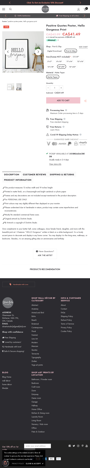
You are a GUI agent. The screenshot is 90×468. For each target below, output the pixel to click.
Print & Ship (71, 51)
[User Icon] (78, 9)
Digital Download (54, 51)
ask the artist (45, 255)
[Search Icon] (12, 9)
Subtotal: (50, 93)
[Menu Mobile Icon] (3, 9)
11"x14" (69, 61)
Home (4, 21)
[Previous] (8, 52)
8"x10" (59, 61)
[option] (45, 2)
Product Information (17, 180)
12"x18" (50, 67)
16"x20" (72, 67)
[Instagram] (77, 445)
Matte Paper (52, 77)
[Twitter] (73, 445)
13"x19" (61, 67)
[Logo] (45, 9)
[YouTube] (86, 445)
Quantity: (50, 83)
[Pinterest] (82, 445)
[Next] (38, 52)
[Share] (85, 101)
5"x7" (49, 61)
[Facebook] (69, 445)
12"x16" (80, 61)
